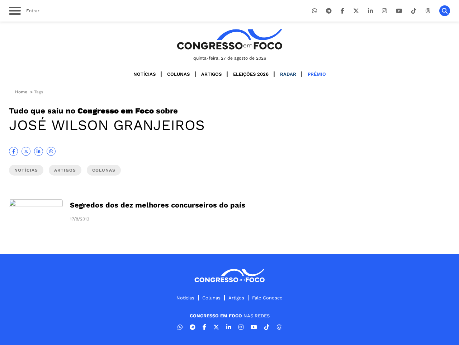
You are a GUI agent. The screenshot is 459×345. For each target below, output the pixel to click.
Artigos (211, 74)
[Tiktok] (413, 11)
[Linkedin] (370, 11)
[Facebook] (342, 11)
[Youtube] (399, 11)
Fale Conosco (267, 297)
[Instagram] (384, 11)
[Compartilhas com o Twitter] (26, 151)
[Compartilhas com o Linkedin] (38, 151)
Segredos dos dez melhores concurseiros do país (157, 205)
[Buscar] (444, 10)
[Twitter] (356, 11)
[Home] (229, 39)
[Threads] (427, 11)
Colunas (178, 74)
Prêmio (317, 74)
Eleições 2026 (251, 74)
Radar (288, 74)
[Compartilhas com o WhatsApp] (51, 151)
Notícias (144, 74)
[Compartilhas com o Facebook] (13, 151)
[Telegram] (329, 11)
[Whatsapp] (314, 11)
